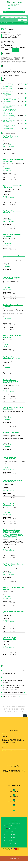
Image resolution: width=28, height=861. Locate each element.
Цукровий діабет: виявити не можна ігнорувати (13, 681)
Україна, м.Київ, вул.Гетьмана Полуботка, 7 (13, 160)
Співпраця (5, 745)
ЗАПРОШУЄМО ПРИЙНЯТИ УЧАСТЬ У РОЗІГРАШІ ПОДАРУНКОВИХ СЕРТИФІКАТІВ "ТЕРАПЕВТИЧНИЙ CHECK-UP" (13, 741)
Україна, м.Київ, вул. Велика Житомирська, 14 (12, 481)
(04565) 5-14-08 (7, 417)
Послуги (9, 22)
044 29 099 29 (12, 7)
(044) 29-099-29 (7, 145)
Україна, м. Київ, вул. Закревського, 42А (10, 638)
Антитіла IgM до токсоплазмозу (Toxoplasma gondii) (8, 95)
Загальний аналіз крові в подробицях (13, 692)
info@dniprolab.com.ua (14, 801)
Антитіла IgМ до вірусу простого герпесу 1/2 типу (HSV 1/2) (9, 125)
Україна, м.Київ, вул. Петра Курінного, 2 (12, 336)
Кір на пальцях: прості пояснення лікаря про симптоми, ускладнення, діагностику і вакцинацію (14, 687)
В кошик (15, 49)
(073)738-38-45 (7, 264)
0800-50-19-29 (7, 346)
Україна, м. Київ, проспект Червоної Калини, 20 (12, 278)
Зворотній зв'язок (6, 748)
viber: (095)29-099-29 (8, 648)
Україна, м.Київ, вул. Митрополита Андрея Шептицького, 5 (10, 381)
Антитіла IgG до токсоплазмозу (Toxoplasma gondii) (8, 90)
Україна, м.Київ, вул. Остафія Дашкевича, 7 (13, 305)
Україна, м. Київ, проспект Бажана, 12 (12, 211)
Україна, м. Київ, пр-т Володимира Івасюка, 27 (11, 357)
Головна (3, 22)
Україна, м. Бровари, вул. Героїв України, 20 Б (14, 186)
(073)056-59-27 (7, 445)
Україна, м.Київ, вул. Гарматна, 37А (13, 612)
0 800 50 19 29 (12, 5)
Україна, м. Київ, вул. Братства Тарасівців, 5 (13, 564)
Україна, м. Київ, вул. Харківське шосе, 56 (14, 588)
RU (11, 8)
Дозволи (4, 733)
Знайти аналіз (25, 22)
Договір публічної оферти (9, 750)
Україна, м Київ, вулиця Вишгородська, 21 (11, 136)
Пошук (22, 20)
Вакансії (4, 736)
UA (9, 8)
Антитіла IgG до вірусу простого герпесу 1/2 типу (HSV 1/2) (9, 117)
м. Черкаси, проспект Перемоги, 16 (14, 256)
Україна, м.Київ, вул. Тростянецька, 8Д (9, 458)
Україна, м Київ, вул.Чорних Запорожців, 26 (12, 235)
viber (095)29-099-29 (8, 197)
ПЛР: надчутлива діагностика (11, 677)
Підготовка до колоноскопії (10, 696)
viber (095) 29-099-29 (8, 146)
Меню (6, 12)
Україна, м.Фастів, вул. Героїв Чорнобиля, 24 (13, 408)
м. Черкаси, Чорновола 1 (11, 432)
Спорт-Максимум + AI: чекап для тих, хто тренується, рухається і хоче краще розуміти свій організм (14, 672)
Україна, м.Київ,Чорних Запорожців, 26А (10, 504)
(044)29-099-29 (7, 168)
